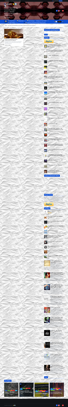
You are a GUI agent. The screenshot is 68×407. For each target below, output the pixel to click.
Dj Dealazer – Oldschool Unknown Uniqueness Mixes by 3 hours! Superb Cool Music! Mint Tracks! (26, 391)
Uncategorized (7, 390)
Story (59, 390)
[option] (11, 390)
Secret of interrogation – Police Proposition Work (11, 392)
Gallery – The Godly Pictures (55, 392)
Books (6, 388)
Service (14, 389)
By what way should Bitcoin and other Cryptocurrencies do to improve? (22, 25)
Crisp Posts (12, 21)
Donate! (59, 21)
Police (11, 388)
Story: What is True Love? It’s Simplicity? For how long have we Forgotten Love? (41, 391)
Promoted (6, 389)
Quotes (9, 389)
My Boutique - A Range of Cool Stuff (37, 21)
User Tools (12, 22)
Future (51, 390)
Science (12, 389)
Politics (14, 388)
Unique (62, 390)
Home (6, 25)
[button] (62, 381)
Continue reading (8, 45)
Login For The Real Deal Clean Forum (36, 22)
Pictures (57, 390)
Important (21, 21)
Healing (9, 388)
